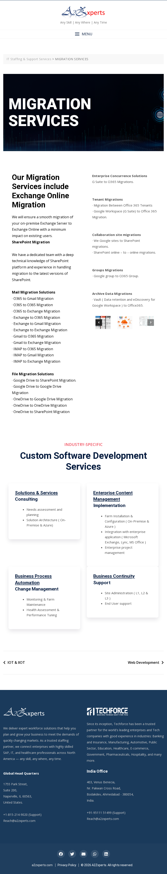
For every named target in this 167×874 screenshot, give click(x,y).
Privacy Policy (67, 865)
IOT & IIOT (16, 662)
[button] (83, 34)
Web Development (143, 662)
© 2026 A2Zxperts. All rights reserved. (107, 865)
